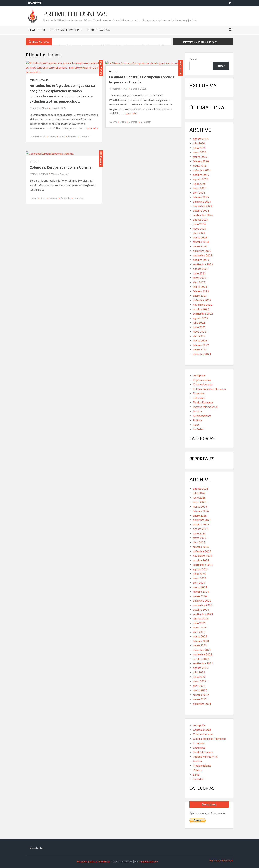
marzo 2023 (200, 286)
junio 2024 (199, 223)
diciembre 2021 (202, 354)
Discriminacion (37, 136)
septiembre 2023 (203, 264)
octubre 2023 (201, 259)
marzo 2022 (200, 340)
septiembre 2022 (203, 313)
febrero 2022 (201, 345)
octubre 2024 (201, 210)
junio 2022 (199, 327)
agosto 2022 (200, 318)
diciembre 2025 (202, 170)
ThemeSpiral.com (148, 861)
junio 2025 (199, 183)
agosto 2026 (200, 138)
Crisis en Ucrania (39, 80)
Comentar (85, 136)
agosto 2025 (200, 179)
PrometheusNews (75, 14)
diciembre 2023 (202, 250)
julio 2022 (199, 322)
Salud (196, 424)
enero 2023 (200, 295)
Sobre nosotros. (98, 29)
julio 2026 (199, 143)
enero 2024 (200, 246)
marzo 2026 (200, 156)
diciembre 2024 (202, 201)
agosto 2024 (200, 219)
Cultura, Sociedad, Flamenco (209, 389)
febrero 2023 (201, 291)
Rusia (62, 136)
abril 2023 (199, 282)
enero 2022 (200, 349)
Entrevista (199, 397)
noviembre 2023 (202, 255)
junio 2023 (199, 273)
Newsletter (34, 3)
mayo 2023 (199, 277)
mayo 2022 (199, 331)
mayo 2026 (199, 152)
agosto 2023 (200, 268)
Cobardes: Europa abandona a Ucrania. (61, 167)
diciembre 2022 (202, 300)
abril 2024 (199, 232)
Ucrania (72, 136)
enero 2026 (200, 165)
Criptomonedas (202, 380)
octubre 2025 (201, 174)
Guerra (52, 136)
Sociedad (198, 429)
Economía (198, 393)
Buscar (193, 59)
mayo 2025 (199, 188)
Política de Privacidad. (66, 29)
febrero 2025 (201, 197)
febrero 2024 (201, 241)
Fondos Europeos (203, 402)
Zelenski (65, 197)
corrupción (199, 375)
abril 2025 (199, 192)
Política (113, 71)
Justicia (197, 411)
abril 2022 (199, 336)
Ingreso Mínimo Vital (205, 406)
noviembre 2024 (202, 206)
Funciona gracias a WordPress (93, 861)
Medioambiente (202, 415)
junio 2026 (199, 147)
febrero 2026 (201, 161)
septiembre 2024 (203, 215)
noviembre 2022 (202, 304)
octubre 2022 (201, 309)
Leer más (92, 128)
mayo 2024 (199, 228)
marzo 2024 (200, 237)
